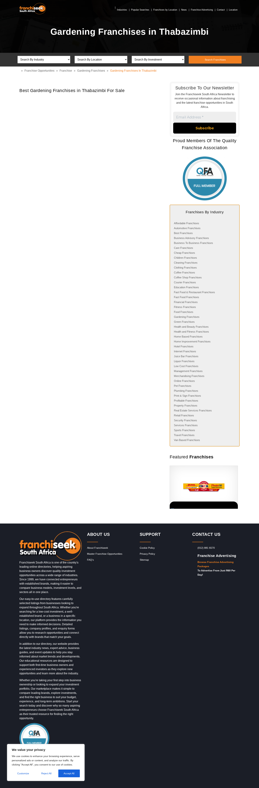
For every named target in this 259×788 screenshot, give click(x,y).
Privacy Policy (147, 553)
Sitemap (144, 559)
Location (233, 9)
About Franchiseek (97, 547)
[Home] (20, 70)
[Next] (235, 487)
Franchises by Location (165, 9)
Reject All (46, 773)
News (184, 9)
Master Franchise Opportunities (104, 553)
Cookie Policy (147, 547)
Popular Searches (140, 9)
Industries (122, 9)
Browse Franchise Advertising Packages (216, 564)
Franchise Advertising (202, 9)
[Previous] (169, 487)
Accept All (69, 773)
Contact (221, 9)
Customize (23, 773)
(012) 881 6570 (206, 547)
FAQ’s (90, 559)
